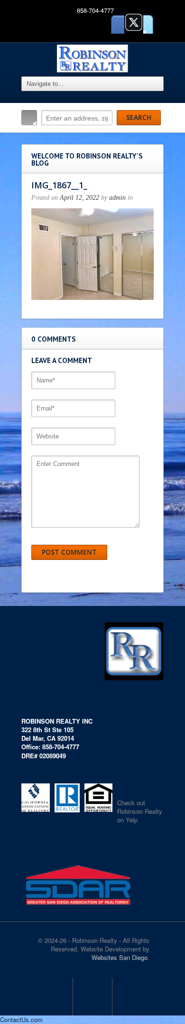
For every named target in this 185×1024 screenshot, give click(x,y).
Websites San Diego (120, 957)
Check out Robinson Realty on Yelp (139, 811)
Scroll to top (92, 996)
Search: (29, 117)
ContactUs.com (21, 1019)
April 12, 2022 (79, 197)
